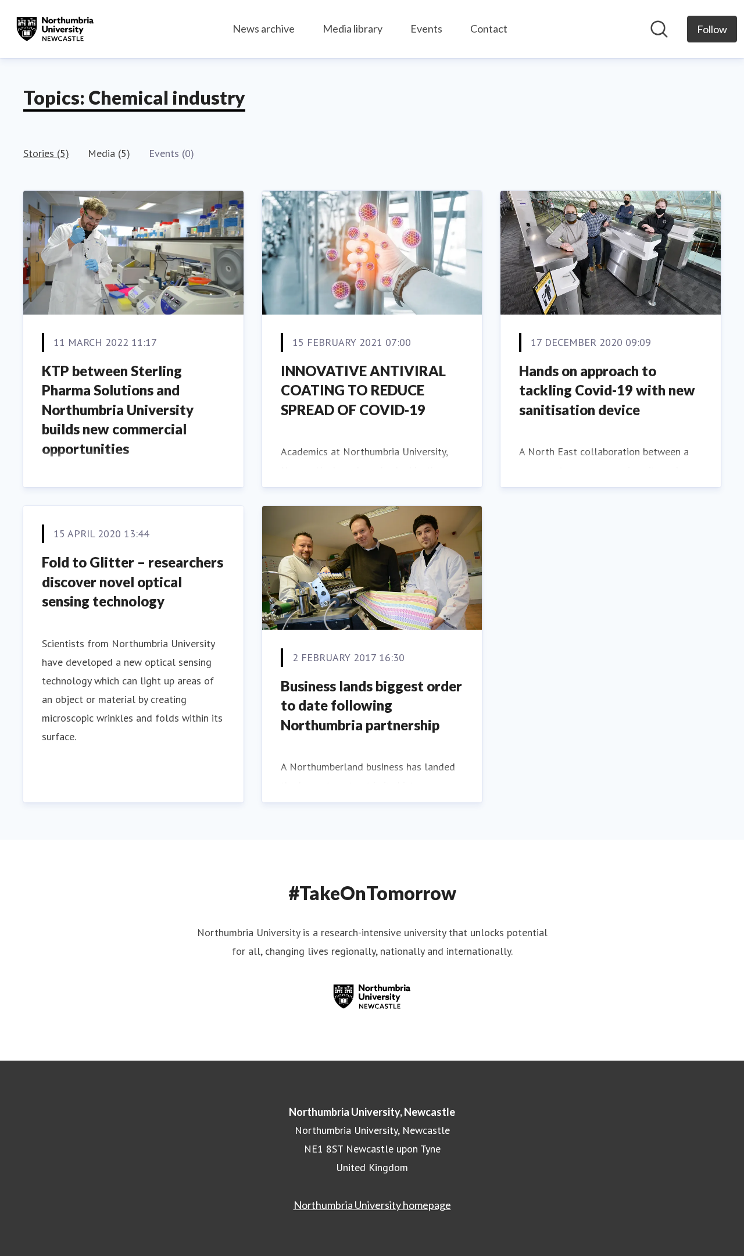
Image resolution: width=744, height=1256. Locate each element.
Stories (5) (46, 153)
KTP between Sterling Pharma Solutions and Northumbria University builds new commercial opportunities (118, 409)
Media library (352, 28)
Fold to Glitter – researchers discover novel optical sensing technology (132, 581)
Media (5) (109, 153)
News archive (264, 28)
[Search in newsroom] (659, 29)
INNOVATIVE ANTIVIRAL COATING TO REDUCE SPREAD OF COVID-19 (363, 390)
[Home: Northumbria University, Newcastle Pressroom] (55, 29)
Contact (488, 28)
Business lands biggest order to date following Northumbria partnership (371, 705)
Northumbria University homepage (372, 1204)
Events (426, 28)
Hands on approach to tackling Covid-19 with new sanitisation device (607, 390)
